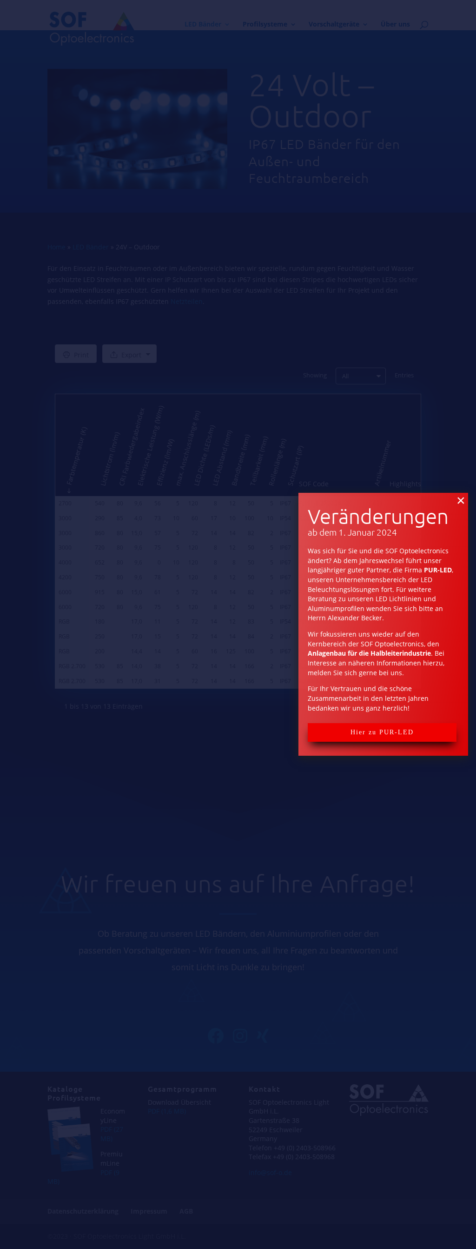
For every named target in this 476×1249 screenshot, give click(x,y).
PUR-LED (438, 569)
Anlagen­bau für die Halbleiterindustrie (369, 653)
